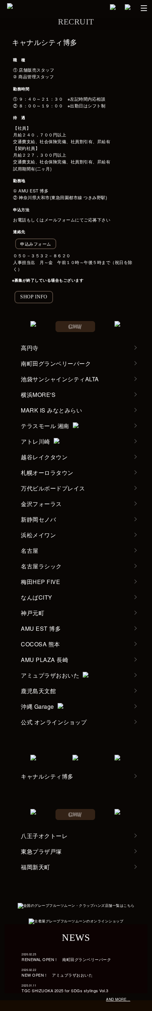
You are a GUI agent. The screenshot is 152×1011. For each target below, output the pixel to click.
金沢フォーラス (41, 504)
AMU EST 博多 (41, 628)
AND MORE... (118, 999)
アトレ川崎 (35, 441)
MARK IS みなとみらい (51, 410)
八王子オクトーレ (44, 836)
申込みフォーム (35, 244)
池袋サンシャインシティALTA (60, 379)
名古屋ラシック (41, 566)
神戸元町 (32, 613)
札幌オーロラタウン (47, 472)
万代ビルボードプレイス (53, 488)
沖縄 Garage (37, 706)
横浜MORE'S (38, 395)
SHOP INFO (33, 296)
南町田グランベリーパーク (56, 363)
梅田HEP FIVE (40, 582)
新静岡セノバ (38, 519)
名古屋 (30, 550)
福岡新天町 (35, 867)
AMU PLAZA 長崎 (44, 660)
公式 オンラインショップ (54, 722)
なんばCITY (36, 597)
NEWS (76, 937)
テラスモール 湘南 (45, 426)
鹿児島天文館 (38, 691)
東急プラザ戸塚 (41, 851)
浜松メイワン (38, 535)
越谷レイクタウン (44, 457)
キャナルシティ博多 (47, 776)
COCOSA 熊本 (40, 644)
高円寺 (30, 348)
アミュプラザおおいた (50, 675)
